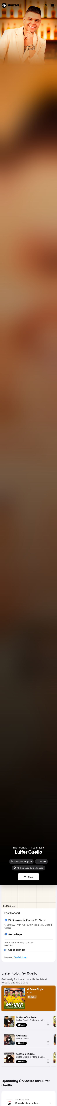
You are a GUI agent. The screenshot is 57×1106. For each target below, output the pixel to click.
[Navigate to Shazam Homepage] (10, 5)
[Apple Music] (35, 997)
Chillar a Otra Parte (26, 1017)
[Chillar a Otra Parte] (9, 1021)
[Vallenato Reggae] (9, 1058)
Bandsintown (20, 957)
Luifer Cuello (23, 1038)
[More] (48, 1025)
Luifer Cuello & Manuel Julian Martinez (36, 1020)
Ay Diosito (21, 1035)
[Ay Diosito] (9, 1039)
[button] (53, 5)
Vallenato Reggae (25, 1053)
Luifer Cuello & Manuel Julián (31, 1056)
